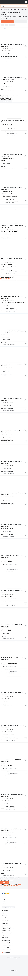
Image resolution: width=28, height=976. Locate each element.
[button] (26, 2)
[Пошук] (26, 6)
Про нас (3, 899)
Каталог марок (5, 937)
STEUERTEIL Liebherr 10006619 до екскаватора (13, 258)
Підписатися (5, 882)
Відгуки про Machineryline (7, 932)
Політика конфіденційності (7, 928)
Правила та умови (6, 926)
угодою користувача (13, 885)
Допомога (4, 901)
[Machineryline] (1, 9)
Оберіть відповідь (6, 101)
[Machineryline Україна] (9, 2)
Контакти (4, 904)
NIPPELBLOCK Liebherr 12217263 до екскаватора (13, 555)
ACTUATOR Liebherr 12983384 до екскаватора (13, 296)
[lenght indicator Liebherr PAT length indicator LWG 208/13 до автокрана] (14, 854)
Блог (3, 935)
